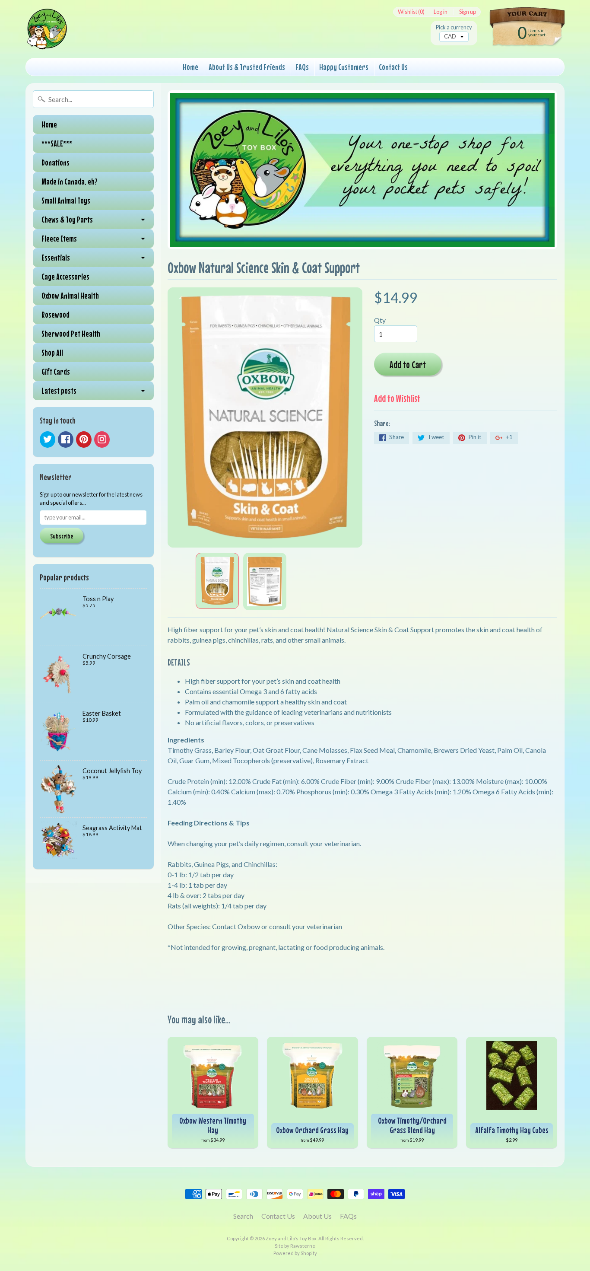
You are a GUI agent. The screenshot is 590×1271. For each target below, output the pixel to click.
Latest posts (58, 390)
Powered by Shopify (295, 1253)
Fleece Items (59, 238)
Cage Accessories (65, 276)
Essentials (55, 257)
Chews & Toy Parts (67, 219)
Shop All (52, 352)
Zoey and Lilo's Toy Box (291, 1238)
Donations (55, 162)
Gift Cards (55, 371)
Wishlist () (411, 12)
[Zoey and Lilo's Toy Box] (47, 39)
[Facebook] (65, 439)
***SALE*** (56, 143)
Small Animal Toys (65, 200)
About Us (317, 1216)
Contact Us (393, 67)
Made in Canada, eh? (69, 181)
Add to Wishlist (397, 398)
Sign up (467, 12)
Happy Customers (343, 67)
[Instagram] (102, 439)
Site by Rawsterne (295, 1246)
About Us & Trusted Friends (247, 67)
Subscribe (61, 536)
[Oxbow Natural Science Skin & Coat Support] (217, 581)
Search (243, 1216)
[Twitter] (47, 439)
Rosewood (55, 314)
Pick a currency (454, 27)
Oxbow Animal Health (70, 295)
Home (190, 67)
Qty (380, 320)
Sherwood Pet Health (70, 333)
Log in (440, 12)
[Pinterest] (84, 439)
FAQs (302, 67)
